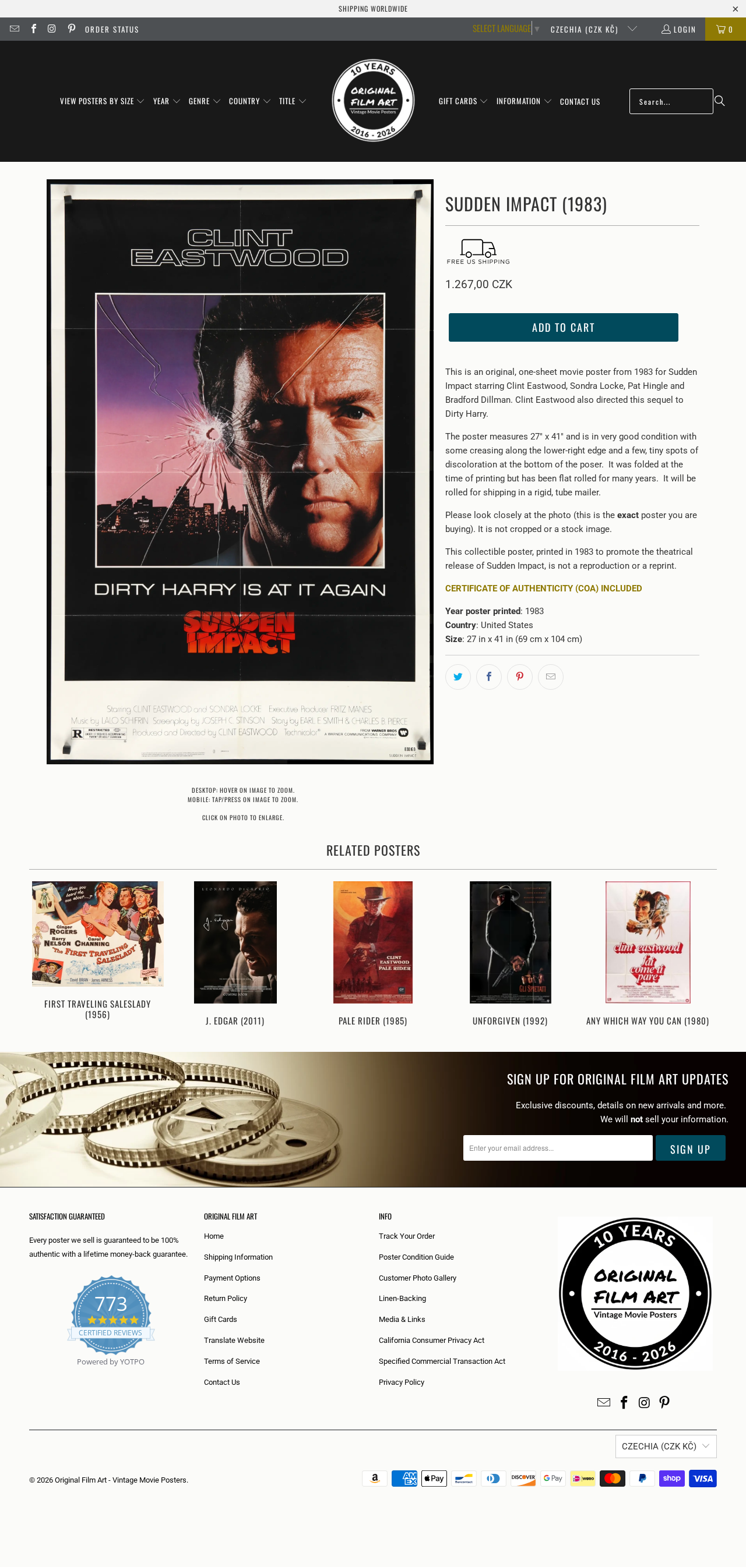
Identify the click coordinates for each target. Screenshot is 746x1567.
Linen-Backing (402, 1298)
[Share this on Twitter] (458, 677)
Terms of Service (232, 1361)
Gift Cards (220, 1319)
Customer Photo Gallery (417, 1278)
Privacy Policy (401, 1382)
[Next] (700, 955)
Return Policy (225, 1298)
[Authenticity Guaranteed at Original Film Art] (30, 1375)
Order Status (112, 29)
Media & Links (402, 1319)
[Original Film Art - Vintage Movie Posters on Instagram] (52, 29)
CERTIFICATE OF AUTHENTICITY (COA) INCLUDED (543, 588)
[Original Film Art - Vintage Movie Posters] (373, 101)
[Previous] (46, 955)
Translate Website (234, 1340)
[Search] (719, 101)
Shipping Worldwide (373, 8)
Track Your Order (407, 1236)
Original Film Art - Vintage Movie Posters (120, 1480)
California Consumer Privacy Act (431, 1340)
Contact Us (222, 1382)
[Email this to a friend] (551, 677)
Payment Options (232, 1278)
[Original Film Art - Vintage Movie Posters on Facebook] (32, 29)
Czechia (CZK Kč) (586, 29)
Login (685, 29)
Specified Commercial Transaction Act (442, 1361)
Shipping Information (238, 1257)
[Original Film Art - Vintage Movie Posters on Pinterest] (70, 29)
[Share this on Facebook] (489, 677)
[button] (103, 101)
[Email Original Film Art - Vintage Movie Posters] (14, 29)
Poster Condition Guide (416, 1257)
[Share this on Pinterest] (520, 677)
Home (214, 1236)
